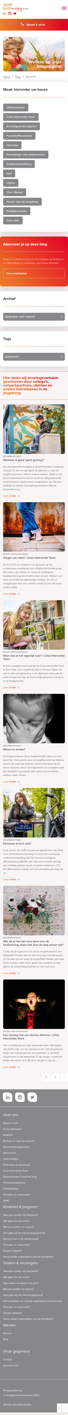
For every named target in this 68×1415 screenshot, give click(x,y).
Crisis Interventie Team (21, 117)
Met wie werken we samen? (18, 1227)
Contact (7, 1359)
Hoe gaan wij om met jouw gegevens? (24, 1233)
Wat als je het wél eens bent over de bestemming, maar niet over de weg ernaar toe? (33, 943)
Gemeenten (9, 1152)
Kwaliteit (8, 1135)
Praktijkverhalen (17, 211)
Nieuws (7, 1333)
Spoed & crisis (35, 24)
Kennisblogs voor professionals (26, 154)
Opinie (11, 183)
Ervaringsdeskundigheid (21, 126)
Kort (9, 173)
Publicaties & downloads (16, 1164)
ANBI (6, 1200)
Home (6, 76)
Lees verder (9, 496)
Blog (17, 76)
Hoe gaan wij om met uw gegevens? (23, 1295)
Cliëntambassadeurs (14, 1182)
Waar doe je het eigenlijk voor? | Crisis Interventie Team (34, 657)
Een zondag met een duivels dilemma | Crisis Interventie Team (31, 1036)
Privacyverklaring (12, 1390)
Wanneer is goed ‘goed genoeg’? (23, 460)
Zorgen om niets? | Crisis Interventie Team (29, 558)
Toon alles (13, 220)
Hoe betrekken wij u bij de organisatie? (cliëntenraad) (32, 1301)
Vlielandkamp (10, 1188)
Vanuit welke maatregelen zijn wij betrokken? (28, 1256)
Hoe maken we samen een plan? (21, 1283)
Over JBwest (15, 192)
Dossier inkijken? (12, 1250)
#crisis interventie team (15, 554)
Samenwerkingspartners (16, 1147)
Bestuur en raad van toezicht (19, 1141)
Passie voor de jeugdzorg (22, 201)
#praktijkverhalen (12, 456)
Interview (12, 145)
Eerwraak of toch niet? (17, 843)
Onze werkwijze (12, 1129)
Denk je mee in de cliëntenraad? (21, 1238)
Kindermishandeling (19, 164)
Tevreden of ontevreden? (17, 1194)
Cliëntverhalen (16, 107)
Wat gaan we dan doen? (16, 1221)
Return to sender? (14, 749)
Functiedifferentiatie (19, 135)
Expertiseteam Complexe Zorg (20, 1176)
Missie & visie (10, 1123)
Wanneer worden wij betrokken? (21, 1215)
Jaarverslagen (11, 1158)
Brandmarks (24, 1404)
